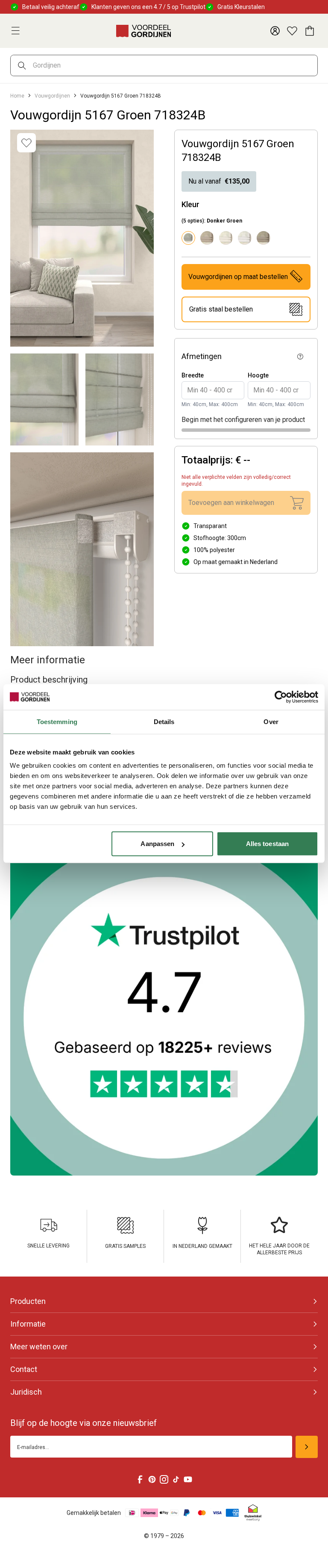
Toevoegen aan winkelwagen (231, 503)
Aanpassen (157, 843)
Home (17, 96)
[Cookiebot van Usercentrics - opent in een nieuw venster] (280, 696)
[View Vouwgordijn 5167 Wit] (245, 238)
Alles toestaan (267, 843)
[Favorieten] (292, 31)
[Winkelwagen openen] (309, 31)
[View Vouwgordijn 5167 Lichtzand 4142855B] (207, 238)
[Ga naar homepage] (143, 31)
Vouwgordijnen (52, 96)
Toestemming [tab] (57, 721)
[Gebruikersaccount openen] (275, 31)
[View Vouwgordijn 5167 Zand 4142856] (263, 238)
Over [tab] (271, 721)
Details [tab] (164, 721)
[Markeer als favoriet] (26, 142)
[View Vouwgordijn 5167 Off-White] (226, 238)
